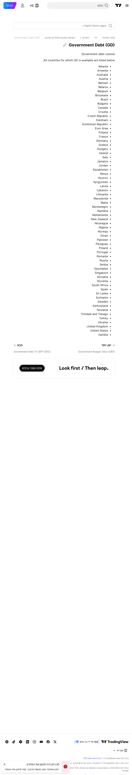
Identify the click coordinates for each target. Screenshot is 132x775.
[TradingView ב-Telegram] (20, 741)
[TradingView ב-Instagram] (34, 741)
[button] (108, 37)
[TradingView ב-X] (55, 741)
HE (32, 5)
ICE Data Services (92, 758)
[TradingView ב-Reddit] (6, 741)
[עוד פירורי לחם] (95, 37)
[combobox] (64, 25)
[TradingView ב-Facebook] (48, 741)
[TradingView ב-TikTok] (13, 741)
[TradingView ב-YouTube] (41, 741)
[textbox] (62, 26)
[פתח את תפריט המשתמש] (22, 5)
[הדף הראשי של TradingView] (118, 5)
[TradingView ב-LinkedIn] (27, 741)
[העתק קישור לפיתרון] (64, 45)
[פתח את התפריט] (127, 5)
